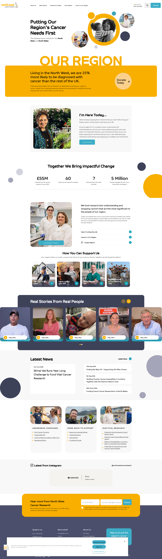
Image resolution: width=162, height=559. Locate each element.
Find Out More (87, 142)
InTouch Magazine (89, 536)
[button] (129, 301)
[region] (67, 546)
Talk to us (138, 5)
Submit (127, 502)
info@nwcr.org (37, 536)
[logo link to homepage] (9, 5)
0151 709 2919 (37, 534)
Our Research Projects (51, 243)
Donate (155, 5)
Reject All (99, 547)
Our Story (86, 533)
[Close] (125, 541)
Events (60, 536)
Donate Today (121, 81)
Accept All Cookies (99, 542)
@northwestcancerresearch (122, 465)
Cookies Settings (99, 551)
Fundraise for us (63, 533)
